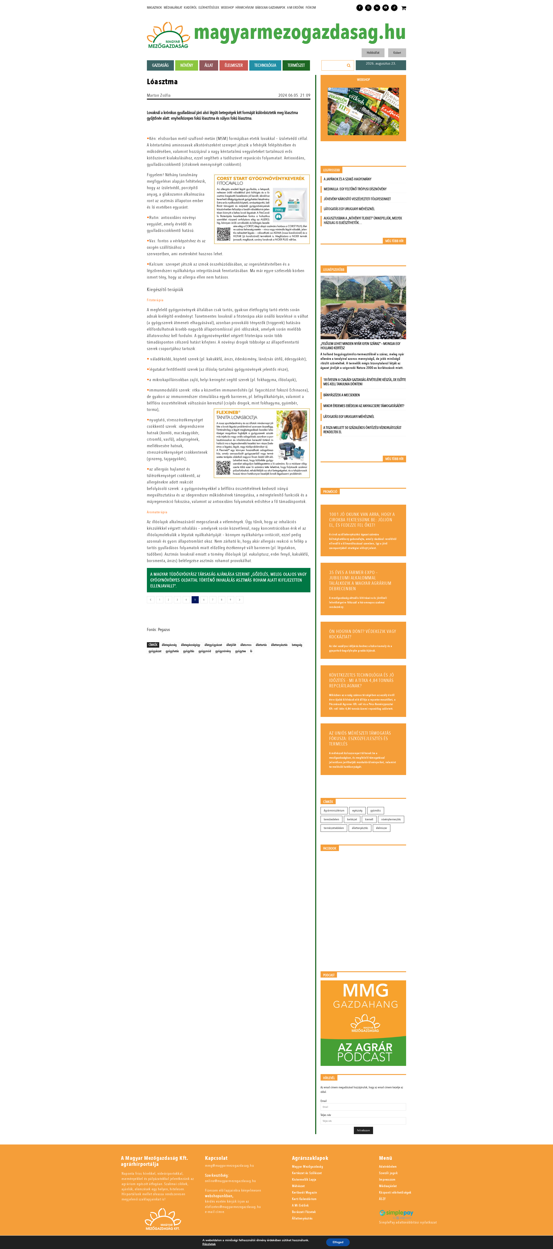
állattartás (261, 645)
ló (251, 651)
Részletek (209, 1244)
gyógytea (240, 651)
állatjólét (231, 645)
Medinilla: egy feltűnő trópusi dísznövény (355, 189)
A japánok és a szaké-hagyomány (347, 179)
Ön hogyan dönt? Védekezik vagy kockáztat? (362, 634)
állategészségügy (190, 645)
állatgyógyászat (213, 645)
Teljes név (326, 1115)
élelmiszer (381, 828)
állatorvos (245, 645)
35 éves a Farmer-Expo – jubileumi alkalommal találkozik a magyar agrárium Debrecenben (360, 580)
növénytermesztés (391, 819)
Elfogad (338, 1242)
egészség (357, 810)
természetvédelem (334, 828)
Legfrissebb (331, 170)
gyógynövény (223, 651)
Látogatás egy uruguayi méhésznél (349, 209)
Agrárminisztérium (334, 810)
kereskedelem (331, 819)
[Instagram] (368, 8)
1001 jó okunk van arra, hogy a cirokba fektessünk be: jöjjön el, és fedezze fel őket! (362, 519)
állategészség (169, 645)
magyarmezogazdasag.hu (300, 32)
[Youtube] (385, 8)
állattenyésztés (279, 645)
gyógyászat (155, 651)
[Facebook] (359, 8)
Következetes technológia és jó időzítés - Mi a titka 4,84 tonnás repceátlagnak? (361, 680)
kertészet (352, 819)
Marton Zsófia (159, 95)
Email (324, 1101)
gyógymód (205, 651)
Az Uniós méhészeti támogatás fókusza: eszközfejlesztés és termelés (360, 738)
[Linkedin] (377, 8)
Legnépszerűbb (333, 270)
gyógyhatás (172, 651)
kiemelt (369, 819)
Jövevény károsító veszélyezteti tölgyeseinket (357, 199)
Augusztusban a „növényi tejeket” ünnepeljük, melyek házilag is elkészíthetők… (363, 220)
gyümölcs (375, 810)
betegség (297, 645)
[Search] (349, 65)
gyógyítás (188, 651)
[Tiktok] (394, 8)
